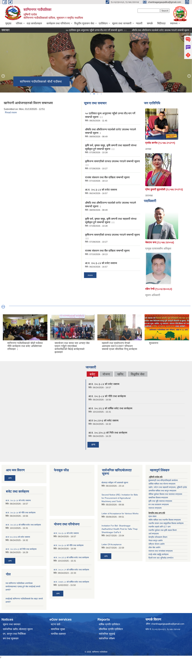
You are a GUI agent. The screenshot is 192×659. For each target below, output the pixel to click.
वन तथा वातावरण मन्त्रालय (158, 504)
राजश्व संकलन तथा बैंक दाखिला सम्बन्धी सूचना (107, 177)
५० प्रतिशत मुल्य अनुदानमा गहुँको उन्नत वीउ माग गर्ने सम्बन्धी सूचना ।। (84, 30)
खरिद (120, 374)
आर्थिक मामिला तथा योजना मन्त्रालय (161, 484)
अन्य (93, 444)
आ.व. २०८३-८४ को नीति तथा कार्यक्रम (107, 396)
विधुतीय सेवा (137, 374)
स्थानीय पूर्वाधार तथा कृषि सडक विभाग (162, 530)
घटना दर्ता (55, 624)
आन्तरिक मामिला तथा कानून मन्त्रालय (162, 490)
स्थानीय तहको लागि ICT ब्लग (159, 526)
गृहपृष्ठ (8, 23)
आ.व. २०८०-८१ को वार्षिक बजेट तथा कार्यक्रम (71, 569)
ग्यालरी (139, 23)
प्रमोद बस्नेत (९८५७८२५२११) (160, 142)
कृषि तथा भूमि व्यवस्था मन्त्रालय (160, 501)
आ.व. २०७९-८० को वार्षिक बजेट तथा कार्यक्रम (71, 582)
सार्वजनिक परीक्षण (107, 638)
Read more (11, 112)
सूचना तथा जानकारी (121, 23)
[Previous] (3, 75)
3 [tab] (97, 94)
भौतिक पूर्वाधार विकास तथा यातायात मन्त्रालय (165, 494)
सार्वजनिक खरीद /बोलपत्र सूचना (18, 629)
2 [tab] (94, 94)
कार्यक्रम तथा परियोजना (58, 23)
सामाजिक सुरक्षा (58, 629)
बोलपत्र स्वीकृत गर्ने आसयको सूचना (115, 482)
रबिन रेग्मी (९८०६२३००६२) (158, 288)
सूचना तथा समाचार (11, 624)
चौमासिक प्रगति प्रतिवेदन (111, 629)
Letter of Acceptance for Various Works (120, 513)
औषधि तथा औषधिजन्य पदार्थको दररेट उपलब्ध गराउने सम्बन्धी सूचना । (150, 30)
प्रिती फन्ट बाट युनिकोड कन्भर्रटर (160, 558)
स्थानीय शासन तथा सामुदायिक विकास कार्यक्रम (165, 523)
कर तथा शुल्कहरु (11, 638)
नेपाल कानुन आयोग (155, 540)
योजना (106, 374)
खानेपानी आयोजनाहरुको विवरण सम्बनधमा (28, 103)
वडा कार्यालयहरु (34, 23)
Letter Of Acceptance (112, 544)
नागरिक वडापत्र (58, 633)
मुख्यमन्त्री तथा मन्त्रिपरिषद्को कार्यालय (163, 480)
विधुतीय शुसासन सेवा (84, 23)
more (90, 275)
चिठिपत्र (161, 23)
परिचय (19, 23)
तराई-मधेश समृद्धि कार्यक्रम (158, 554)
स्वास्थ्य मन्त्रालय (155, 508)
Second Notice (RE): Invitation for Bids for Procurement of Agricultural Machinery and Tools (120, 498)
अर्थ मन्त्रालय (153, 533)
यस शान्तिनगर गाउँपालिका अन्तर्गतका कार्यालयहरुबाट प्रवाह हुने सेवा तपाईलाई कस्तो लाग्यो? (23, 586)
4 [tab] (101, 94)
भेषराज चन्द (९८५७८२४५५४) (159, 242)
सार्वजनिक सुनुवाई (107, 633)
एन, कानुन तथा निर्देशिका (14, 633)
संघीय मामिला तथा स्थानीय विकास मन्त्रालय (164, 520)
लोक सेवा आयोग (154, 547)
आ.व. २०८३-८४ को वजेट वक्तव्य (101, 189)
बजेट (92, 374)
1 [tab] (90, 94)
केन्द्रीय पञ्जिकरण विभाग (157, 537)
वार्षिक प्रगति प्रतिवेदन (109, 624)
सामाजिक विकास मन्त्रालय (158, 497)
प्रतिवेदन (103, 23)
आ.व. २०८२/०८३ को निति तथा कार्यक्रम (107, 432)
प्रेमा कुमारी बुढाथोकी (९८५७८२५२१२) (164, 189)
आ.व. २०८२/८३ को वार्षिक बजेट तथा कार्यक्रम (110, 408)
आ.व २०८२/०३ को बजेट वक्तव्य (103, 420)
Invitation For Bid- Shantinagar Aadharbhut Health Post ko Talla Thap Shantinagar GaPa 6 (120, 528)
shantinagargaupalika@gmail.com (167, 624)
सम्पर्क (150, 23)
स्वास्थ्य (173, 23)
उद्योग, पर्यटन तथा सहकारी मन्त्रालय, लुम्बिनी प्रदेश (167, 487)
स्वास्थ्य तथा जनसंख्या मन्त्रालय (160, 551)
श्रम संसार (152, 516)
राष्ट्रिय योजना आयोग (156, 544)
